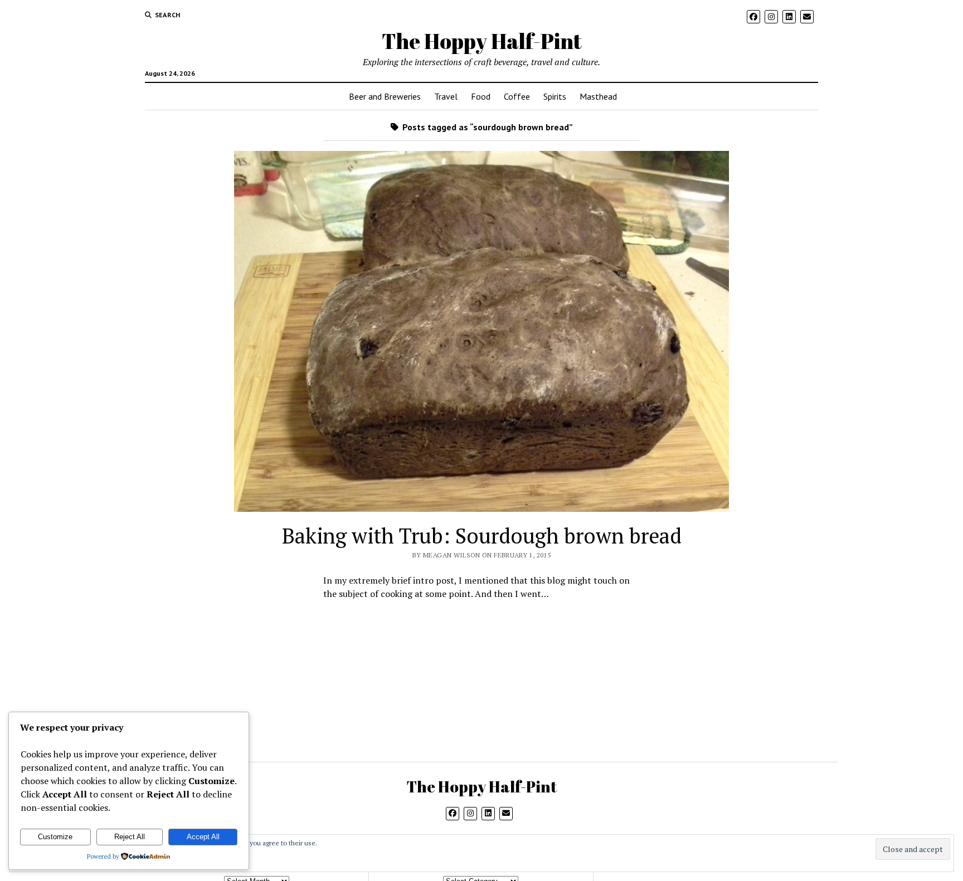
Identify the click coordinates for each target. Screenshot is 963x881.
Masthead (598, 96)
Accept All (203, 837)
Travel (446, 96)
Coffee (517, 96)
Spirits (554, 96)
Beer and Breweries (385, 96)
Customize (55, 837)
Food (480, 96)
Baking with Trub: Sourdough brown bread (482, 536)
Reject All (129, 837)
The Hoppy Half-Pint (482, 41)
